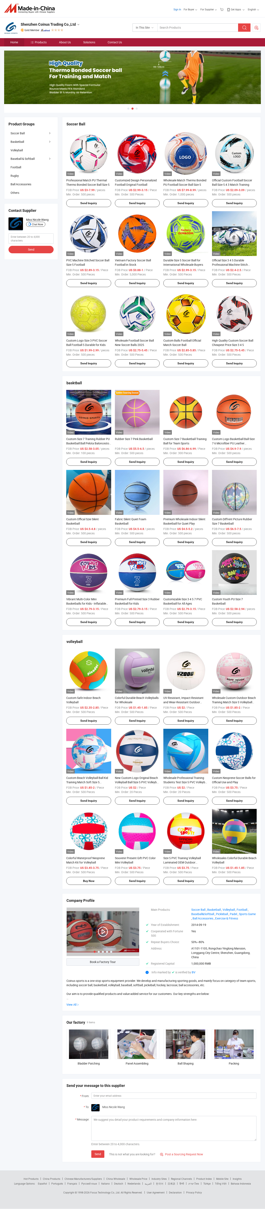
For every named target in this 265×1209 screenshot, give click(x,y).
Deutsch (118, 1183)
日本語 (171, 1183)
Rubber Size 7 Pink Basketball (134, 439)
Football (16, 167)
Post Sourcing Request (256, 27)
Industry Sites (159, 1178)
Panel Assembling (137, 1063)
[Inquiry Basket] (222, 9)
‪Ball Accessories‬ (203, 918)
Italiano (105, 1183)
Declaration (175, 1192)
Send (98, 1154)
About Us (65, 42)
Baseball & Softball (23, 159)
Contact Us (115, 42)
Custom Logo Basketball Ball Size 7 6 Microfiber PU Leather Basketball (233, 443)
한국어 (159, 1183)
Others (15, 193)
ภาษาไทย (193, 1183)
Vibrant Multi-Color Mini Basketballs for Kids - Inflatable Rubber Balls (86, 603)
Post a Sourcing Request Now (181, 1154)
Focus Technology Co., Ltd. (105, 1192)
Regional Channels (181, 1178)
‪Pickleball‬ (222, 914)
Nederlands (134, 1183)
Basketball (17, 142)
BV (193, 972)
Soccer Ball (18, 133)
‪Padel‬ (233, 914)
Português (57, 1183)
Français (72, 1183)
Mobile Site (222, 1178)
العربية (148, 1183)
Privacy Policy (194, 1192)
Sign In (177, 9)
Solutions (89, 42)
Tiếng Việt (220, 1183)
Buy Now (88, 881)
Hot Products (31, 1178)
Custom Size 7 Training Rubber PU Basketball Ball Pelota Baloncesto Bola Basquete (88, 443)
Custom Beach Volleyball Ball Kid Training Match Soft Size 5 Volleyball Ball (87, 782)
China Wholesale (115, 1178)
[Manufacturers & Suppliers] (30, 8)
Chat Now (37, 224)
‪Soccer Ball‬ (198, 910)
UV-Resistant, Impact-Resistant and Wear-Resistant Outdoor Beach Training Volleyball (183, 702)
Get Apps (236, 9)
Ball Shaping (186, 1063)
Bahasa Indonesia (241, 1183)
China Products (51, 1178)
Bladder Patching (89, 1063)
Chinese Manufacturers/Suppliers (83, 1178)
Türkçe (207, 1183)
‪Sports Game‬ (247, 914)
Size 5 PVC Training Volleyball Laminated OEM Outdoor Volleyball (182, 862)
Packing (234, 1063)
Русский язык (89, 1183)
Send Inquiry (88, 203)
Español (42, 1183)
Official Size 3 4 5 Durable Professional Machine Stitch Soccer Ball (230, 264)
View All (71, 1004)
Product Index (204, 1178)
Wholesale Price (138, 1178)
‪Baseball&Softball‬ (202, 914)
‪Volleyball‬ (229, 910)
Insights (237, 1178)
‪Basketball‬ (214, 910)
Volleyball (17, 150)
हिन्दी (181, 1183)
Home (14, 42)
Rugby (15, 176)
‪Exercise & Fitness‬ (226, 918)
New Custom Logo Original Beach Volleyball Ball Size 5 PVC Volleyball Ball (137, 782)
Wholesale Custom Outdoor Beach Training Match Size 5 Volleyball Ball (234, 702)
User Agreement (156, 1192)
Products (41, 42)
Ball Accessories (21, 184)
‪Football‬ (242, 910)
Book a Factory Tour (103, 962)
